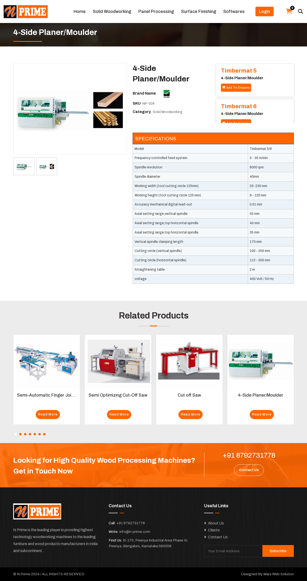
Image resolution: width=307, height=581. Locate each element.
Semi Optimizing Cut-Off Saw (118, 395)
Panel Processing (156, 11)
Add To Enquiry (238, 87)
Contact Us (217, 537)
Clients (213, 530)
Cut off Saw (189, 395)
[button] (15, 434)
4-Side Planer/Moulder (260, 395)
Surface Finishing (198, 11)
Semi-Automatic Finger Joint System (54, 395)
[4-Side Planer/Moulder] (70, 109)
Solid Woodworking (112, 11)
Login (264, 11)
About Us (215, 523)
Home (80, 11)
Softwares (234, 11)
